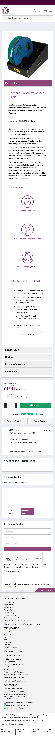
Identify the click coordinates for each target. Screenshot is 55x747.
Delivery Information (15, 421)
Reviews (9, 357)
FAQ (5, 637)
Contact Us (8, 632)
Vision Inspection (10, 662)
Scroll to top (46, 590)
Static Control (9, 669)
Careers (7, 645)
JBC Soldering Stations (12, 659)
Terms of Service (10, 615)
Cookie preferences (5, 731)
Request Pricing (25, 511)
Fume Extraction (10, 667)
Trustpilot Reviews (11, 647)
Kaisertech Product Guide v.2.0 (15, 677)
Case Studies (8, 642)
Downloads (11, 371)
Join (27, 549)
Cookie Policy (9, 613)
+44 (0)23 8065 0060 (15, 691)
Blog (5, 640)
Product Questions (15, 364)
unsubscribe (14, 564)
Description (11, 83)
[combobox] (27, 18)
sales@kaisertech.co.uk (17, 694)
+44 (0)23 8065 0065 (15, 689)
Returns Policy (9, 607)
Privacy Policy (9, 610)
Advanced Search (20, 731)
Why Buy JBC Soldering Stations (16, 675)
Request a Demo (10, 511)
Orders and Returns (35, 731)
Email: (6, 694)
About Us (7, 634)
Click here (37, 452)
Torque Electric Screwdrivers (14, 664)
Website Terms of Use (12, 618)
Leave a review (9, 385)
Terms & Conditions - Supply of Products (19, 620)
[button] (40, 421)
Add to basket (35, 405)
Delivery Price (9, 602)
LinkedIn (17, 578)
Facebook (6, 578)
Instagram (29, 578)
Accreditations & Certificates (14, 672)
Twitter (12, 578)
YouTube (23, 578)
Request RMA (9, 605)
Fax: (5, 691)
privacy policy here (31, 567)
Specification (12, 349)
